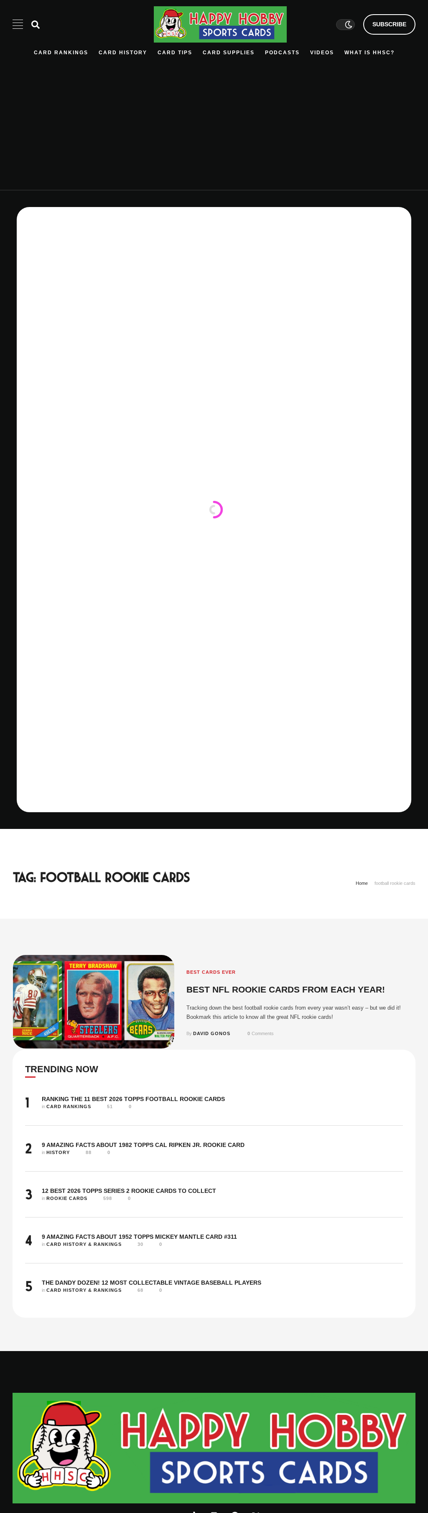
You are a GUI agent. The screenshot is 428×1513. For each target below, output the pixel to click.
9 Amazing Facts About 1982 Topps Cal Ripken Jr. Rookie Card (143, 1145)
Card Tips (175, 53)
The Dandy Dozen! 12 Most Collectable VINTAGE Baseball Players (151, 1282)
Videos (322, 53)
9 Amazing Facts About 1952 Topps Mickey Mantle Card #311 (139, 1236)
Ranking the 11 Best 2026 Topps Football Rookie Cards (133, 1099)
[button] (389, 24)
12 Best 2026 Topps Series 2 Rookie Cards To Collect (129, 1190)
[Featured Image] (93, 1001)
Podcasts (282, 53)
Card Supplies (229, 53)
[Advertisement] (214, 119)
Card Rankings (61, 53)
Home (362, 883)
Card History (123, 53)
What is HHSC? (369, 53)
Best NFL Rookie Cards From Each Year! (285, 989)
